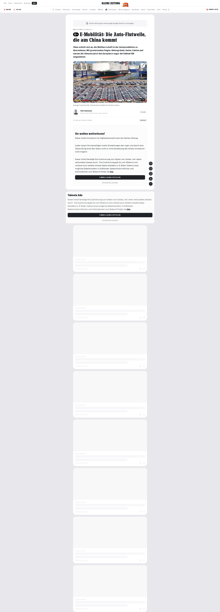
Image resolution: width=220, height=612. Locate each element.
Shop (10, 3)
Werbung (27, 3)
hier (112, 172)
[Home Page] (111, 3)
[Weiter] (168, 9)
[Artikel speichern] (151, 174)
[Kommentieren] (151, 168)
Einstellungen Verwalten (110, 182)
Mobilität (143, 120)
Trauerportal (18, 3)
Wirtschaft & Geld (82, 29)
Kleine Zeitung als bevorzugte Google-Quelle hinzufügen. (111, 23)
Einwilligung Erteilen (109, 177)
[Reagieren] (151, 163)
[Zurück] (53, 9)
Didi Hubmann (86, 111)
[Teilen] (151, 179)
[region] (111, 10)
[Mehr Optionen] (151, 184)
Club (5, 3)
